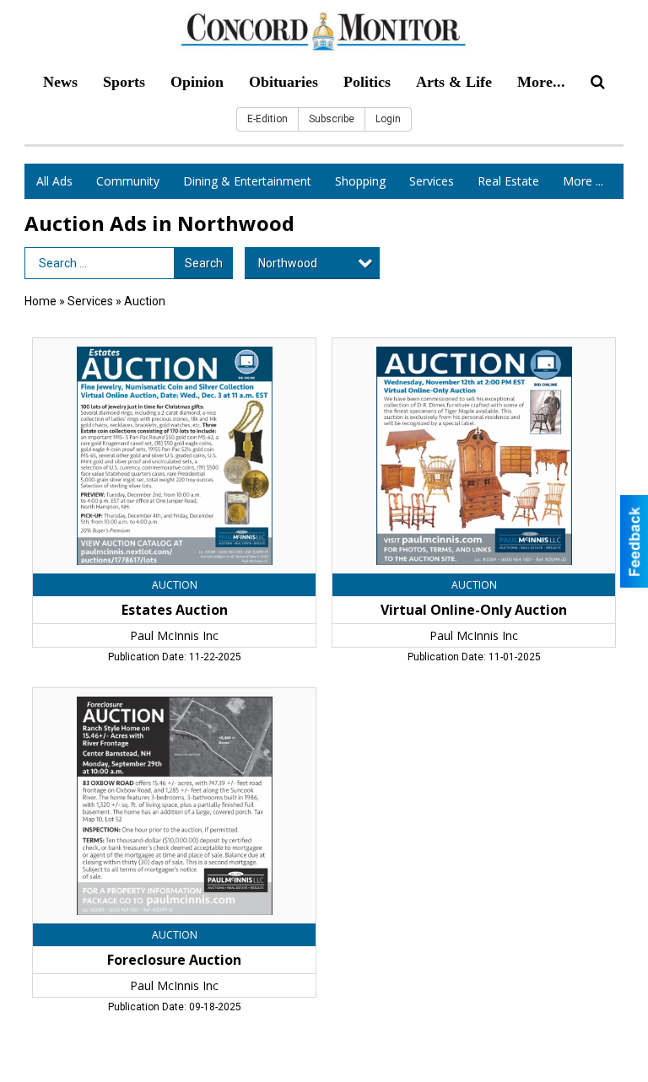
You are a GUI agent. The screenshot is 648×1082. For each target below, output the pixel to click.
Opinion (197, 81)
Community (127, 181)
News (60, 81)
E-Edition (267, 119)
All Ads (54, 181)
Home (40, 301)
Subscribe (331, 119)
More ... (583, 181)
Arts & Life (454, 81)
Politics (367, 81)
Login (388, 119)
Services (431, 181)
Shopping (360, 181)
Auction (144, 301)
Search (204, 263)
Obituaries (283, 81)
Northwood (287, 263)
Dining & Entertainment (247, 181)
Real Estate (508, 181)
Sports (124, 81)
